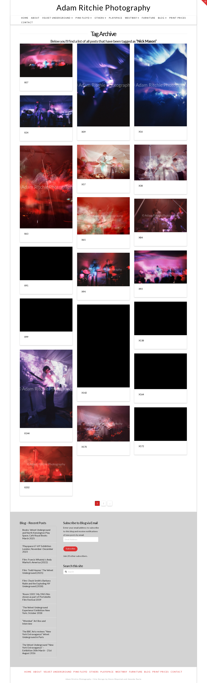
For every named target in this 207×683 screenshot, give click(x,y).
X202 (27, 487)
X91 (26, 285)
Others (94, 672)
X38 (141, 185)
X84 (141, 237)
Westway (121, 672)
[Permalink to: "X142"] (103, 346)
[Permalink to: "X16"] (160, 85)
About (37, 672)
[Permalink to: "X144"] (46, 389)
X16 (141, 131)
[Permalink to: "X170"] (103, 423)
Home (28, 672)
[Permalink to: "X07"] (46, 60)
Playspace (107, 672)
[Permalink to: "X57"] (103, 162)
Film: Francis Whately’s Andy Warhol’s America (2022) (37, 561)
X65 (83, 239)
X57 (83, 184)
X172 (141, 446)
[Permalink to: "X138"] (160, 318)
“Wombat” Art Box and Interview (34, 622)
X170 (84, 446)
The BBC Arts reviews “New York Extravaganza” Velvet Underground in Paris (36, 634)
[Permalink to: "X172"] (160, 424)
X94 (83, 291)
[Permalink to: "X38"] (160, 162)
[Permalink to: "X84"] (160, 215)
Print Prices (160, 672)
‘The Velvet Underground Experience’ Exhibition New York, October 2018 (36, 610)
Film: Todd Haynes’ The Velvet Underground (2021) (37, 571)
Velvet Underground (58, 672)
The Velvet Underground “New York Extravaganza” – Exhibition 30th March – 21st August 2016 (37, 649)
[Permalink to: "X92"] (160, 266)
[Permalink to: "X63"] (46, 187)
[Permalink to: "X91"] (46, 263)
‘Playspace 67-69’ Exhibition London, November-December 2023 (37, 549)
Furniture (135, 672)
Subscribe (70, 548)
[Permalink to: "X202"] (46, 464)
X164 (141, 394)
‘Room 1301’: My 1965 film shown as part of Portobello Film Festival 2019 (36, 597)
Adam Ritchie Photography (103, 7)
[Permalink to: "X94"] (103, 269)
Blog (147, 672)
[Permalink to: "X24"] (46, 111)
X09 (83, 131)
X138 (141, 340)
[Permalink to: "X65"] (103, 215)
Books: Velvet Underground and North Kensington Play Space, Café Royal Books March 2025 (36, 534)
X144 (27, 433)
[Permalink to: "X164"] (160, 371)
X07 (26, 82)
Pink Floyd (80, 672)
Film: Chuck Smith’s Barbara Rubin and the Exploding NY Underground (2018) (36, 583)
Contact (176, 672)
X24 (26, 132)
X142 (84, 392)
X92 (141, 288)
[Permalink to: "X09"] (103, 85)
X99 (26, 336)
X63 (26, 233)
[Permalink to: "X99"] (46, 315)
